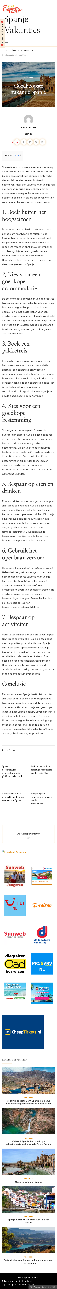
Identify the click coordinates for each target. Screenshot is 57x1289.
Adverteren (30, 1281)
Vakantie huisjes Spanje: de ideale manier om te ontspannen (28, 1262)
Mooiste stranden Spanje (28, 1182)
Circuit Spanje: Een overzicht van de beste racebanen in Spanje (13, 797)
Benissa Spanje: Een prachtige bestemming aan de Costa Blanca (41, 769)
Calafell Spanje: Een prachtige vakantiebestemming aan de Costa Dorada (28, 1143)
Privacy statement (11, 1281)
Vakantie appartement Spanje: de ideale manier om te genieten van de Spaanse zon (28, 1102)
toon (17, 155)
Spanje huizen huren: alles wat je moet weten (28, 1221)
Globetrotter (28, 127)
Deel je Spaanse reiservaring (20, 1284)
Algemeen (29, 77)
